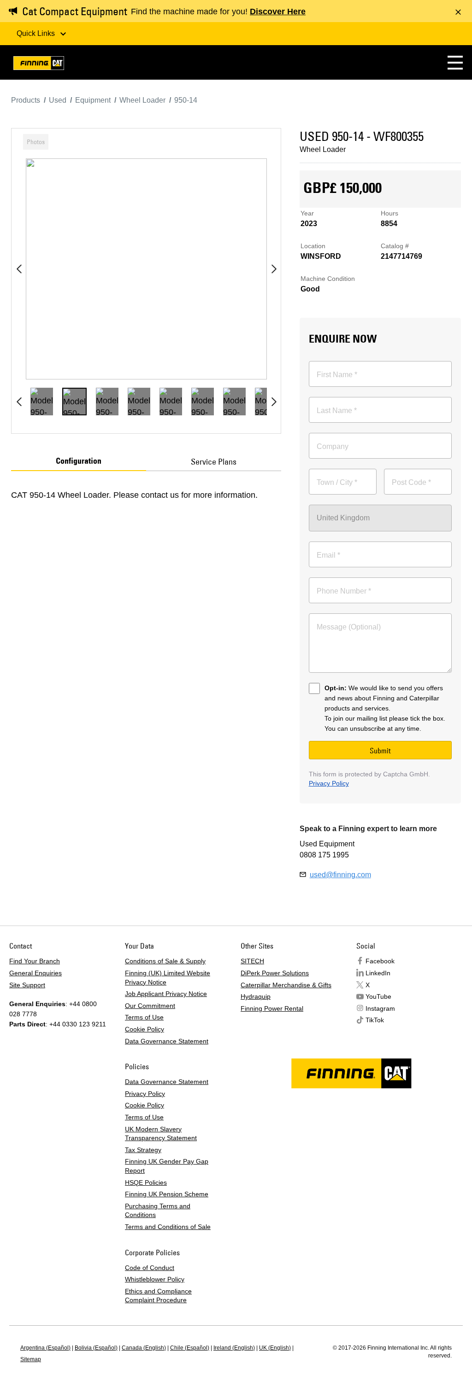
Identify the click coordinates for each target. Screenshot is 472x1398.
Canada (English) (144, 1348)
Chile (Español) (189, 1348)
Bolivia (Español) (96, 1348)
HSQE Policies (146, 1182)
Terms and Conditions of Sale (168, 1226)
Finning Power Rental (272, 1008)
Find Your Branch (34, 961)
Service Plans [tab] (213, 461)
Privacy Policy (329, 783)
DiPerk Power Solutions (275, 973)
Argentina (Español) (45, 1348)
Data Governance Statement (166, 1041)
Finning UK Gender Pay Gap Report (166, 1166)
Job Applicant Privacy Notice (166, 993)
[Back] (19, 269)
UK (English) (275, 1348)
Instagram (380, 1008)
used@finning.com (340, 875)
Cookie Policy (144, 1029)
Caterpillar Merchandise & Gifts (286, 985)
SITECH (252, 961)
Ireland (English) (234, 1348)
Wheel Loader (323, 149)
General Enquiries (35, 973)
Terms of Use (144, 1017)
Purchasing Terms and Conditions (157, 1210)
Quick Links (37, 33)
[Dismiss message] (458, 12)
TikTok (375, 1020)
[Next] (274, 269)
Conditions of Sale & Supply (165, 961)
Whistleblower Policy (154, 1279)
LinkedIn (378, 973)
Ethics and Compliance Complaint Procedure (158, 1295)
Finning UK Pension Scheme (166, 1194)
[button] (455, 62)
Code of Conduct (149, 1267)
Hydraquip (256, 996)
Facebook (380, 961)
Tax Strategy (143, 1149)
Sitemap (30, 1359)
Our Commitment (150, 1005)
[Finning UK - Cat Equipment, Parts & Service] (38, 64)
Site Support (27, 985)
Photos (36, 142)
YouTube (378, 996)
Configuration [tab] (78, 461)
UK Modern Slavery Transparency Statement (161, 1133)
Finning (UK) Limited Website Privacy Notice (167, 977)
